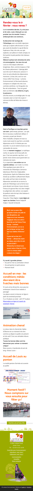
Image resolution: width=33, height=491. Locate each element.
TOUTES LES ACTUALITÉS (16, 423)
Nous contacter (16, 461)
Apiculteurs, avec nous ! (16, 452)
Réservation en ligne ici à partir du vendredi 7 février (14, 302)
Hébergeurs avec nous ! (16, 454)
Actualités (16, 459)
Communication (16, 457)
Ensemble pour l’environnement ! (16, 450)
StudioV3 (23, 487)
